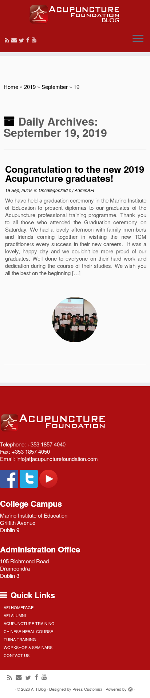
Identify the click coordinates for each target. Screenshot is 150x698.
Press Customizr (87, 689)
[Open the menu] (138, 39)
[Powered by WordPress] (130, 687)
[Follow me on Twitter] (22, 40)
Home (11, 86)
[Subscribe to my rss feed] (8, 40)
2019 (30, 86)
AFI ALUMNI (15, 615)
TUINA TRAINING (20, 639)
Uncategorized (54, 190)
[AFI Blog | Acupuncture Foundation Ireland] (75, 14)
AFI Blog (38, 689)
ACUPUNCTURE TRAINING (29, 623)
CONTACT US (16, 655)
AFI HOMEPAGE (18, 607)
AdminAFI (84, 190)
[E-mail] (15, 40)
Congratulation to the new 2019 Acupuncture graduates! (74, 173)
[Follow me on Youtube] (35, 39)
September (55, 86)
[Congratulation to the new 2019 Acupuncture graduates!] (75, 319)
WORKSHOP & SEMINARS (28, 647)
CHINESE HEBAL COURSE (28, 631)
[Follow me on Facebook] (29, 40)
